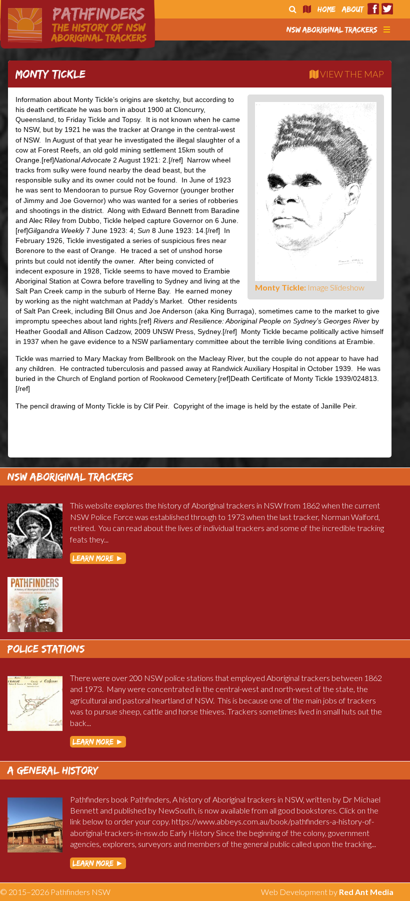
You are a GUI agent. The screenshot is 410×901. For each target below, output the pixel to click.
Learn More (98, 558)
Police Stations (46, 648)
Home (327, 9)
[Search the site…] (292, 9)
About (353, 9)
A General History (53, 770)
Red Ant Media (366, 891)
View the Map (351, 74)
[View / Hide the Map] (307, 9)
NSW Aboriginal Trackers (332, 29)
